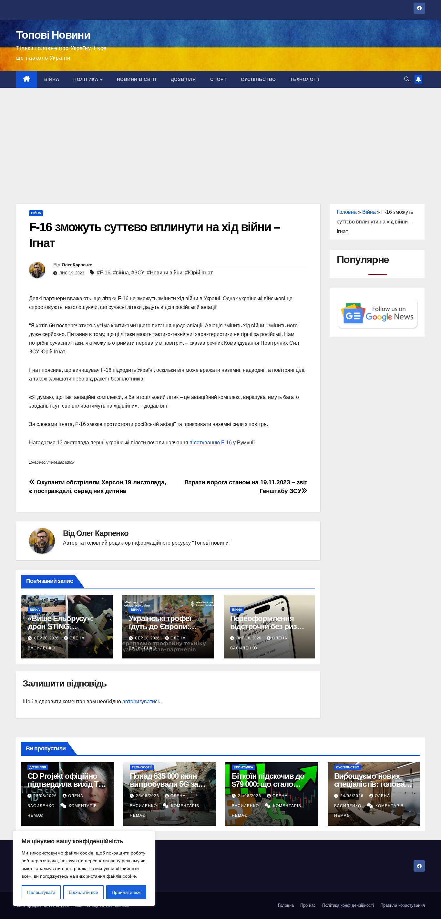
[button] (406, 79)
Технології (304, 79)
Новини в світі (137, 79)
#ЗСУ (137, 272)
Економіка (243, 767)
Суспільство (258, 79)
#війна (121, 272)
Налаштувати (41, 892)
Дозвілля (183, 79)
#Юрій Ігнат (199, 272)
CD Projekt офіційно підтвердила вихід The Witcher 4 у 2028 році (67, 784)
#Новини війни (164, 272)
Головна (347, 212)
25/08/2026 (46, 796)
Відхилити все (83, 892)
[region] (84, 868)
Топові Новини (53, 35)
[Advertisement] (220, 136)
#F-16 (103, 272)
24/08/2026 (250, 796)
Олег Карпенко (77, 264)
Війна (51, 79)
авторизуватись (141, 701)
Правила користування (402, 905)
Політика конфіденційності (348, 905)
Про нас (308, 905)
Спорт (218, 79)
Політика (86, 79)
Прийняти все (126, 892)
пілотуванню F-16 (211, 442)
